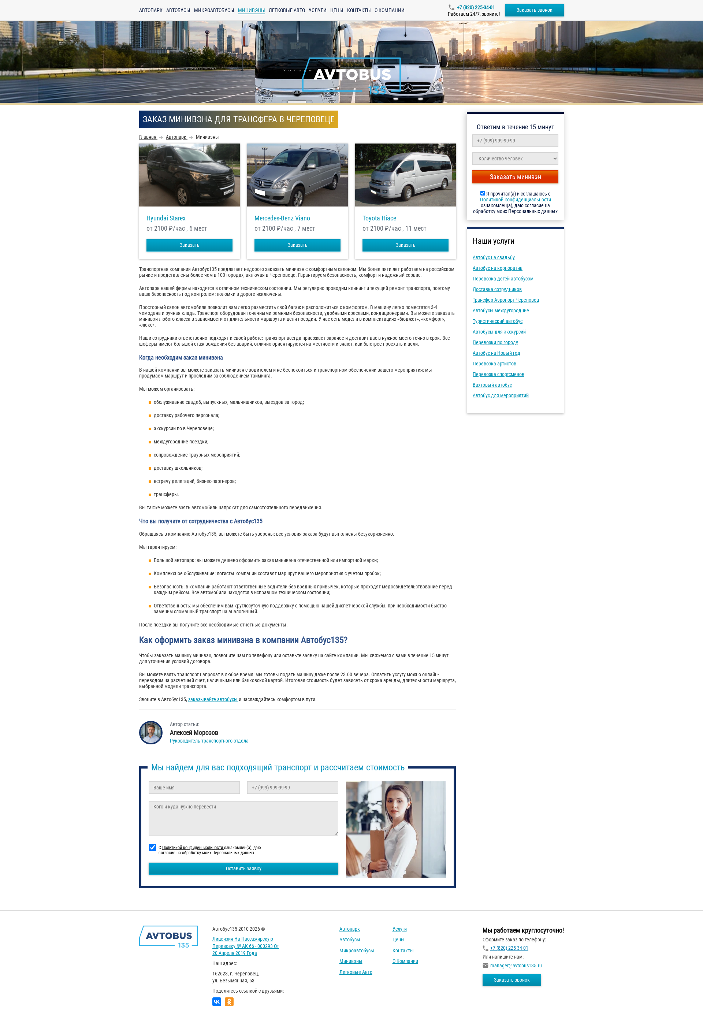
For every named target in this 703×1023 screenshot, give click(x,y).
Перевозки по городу (495, 342)
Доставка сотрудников (497, 289)
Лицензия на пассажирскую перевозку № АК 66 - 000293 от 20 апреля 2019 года (245, 946)
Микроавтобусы (214, 10)
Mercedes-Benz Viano (282, 218)
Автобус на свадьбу (494, 257)
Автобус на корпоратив (497, 268)
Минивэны (350, 961)
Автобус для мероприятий (501, 395)
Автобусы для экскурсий (499, 332)
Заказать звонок (535, 10)
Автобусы (178, 10)
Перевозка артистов (494, 364)
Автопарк (151, 10)
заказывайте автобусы (213, 699)
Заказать (190, 245)
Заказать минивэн (515, 177)
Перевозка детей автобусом (503, 279)
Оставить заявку (243, 868)
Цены (336, 10)
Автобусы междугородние (501, 310)
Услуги (318, 10)
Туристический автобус (497, 321)
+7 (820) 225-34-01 (476, 7)
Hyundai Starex (166, 218)
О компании (390, 10)
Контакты (359, 10)
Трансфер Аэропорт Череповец (506, 300)
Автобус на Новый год (496, 353)
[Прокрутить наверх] (24, 1006)
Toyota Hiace (379, 218)
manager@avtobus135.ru (516, 965)
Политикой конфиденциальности (515, 199)
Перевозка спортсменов (498, 374)
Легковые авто (287, 10)
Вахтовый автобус (492, 385)
